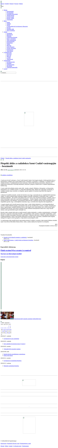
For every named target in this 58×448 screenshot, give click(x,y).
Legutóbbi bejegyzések (12, 14)
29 (9, 332)
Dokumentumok (10, 41)
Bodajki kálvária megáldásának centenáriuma (14, 354)
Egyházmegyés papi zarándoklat (11, 338)
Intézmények (10, 34)
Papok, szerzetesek (11, 38)
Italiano (21, 3)
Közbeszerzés (10, 49)
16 (10, 329)
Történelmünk (7, 60)
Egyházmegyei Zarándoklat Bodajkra (12, 360)
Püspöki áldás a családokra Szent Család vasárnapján (18, 158)
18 (3, 331)
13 (6, 329)
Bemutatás (9, 53)
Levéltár (9, 58)
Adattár (5, 32)
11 (3, 329)
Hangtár (8, 27)
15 (9, 329)
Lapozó (5, 68)
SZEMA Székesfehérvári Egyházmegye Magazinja (17, 25)
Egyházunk (9, 33)
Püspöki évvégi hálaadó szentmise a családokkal (15, 237)
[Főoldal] (1, 2)
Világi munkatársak (11, 40)
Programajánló (10, 11)
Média (5, 21)
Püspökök (9, 63)
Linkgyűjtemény (10, 47)
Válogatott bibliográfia (12, 67)
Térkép (8, 44)
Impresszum (3, 443)
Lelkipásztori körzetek (12, 37)
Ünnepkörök (10, 19)
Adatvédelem (10, 51)
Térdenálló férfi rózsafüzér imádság (12, 349)
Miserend (9, 45)
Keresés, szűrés (10, 18)
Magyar (2, 3)
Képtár (8, 22)
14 (7, 329)
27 (6, 332)
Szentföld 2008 (10, 29)
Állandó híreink (10, 15)
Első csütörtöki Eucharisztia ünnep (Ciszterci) (14, 343)
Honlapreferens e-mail (25, 443)
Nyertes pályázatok (11, 48)
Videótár (9, 23)
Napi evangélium (11, 30)
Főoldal (2, 158)
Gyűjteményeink (8, 52)
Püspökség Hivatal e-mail (13, 443)
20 (6, 331)
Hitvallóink (9, 66)
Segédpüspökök (10, 64)
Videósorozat (10, 59)
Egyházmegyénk (11, 62)
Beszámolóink (10, 12)
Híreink (5, 10)
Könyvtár (9, 55)
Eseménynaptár (10, 17)
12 (4, 329)
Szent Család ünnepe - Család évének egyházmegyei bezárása (18, 240)
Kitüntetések (10, 42)
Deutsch (12, 3)
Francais (16, 3)
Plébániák (9, 36)
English (7, 3)
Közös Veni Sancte (8, 355)
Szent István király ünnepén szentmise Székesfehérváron (27, 318)
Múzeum (9, 56)
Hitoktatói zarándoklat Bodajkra (11, 365)
